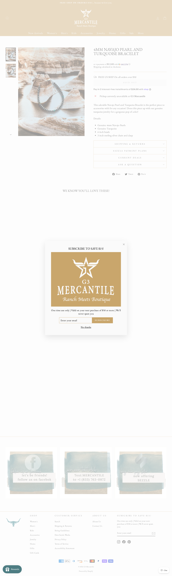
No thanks (86, 327)
